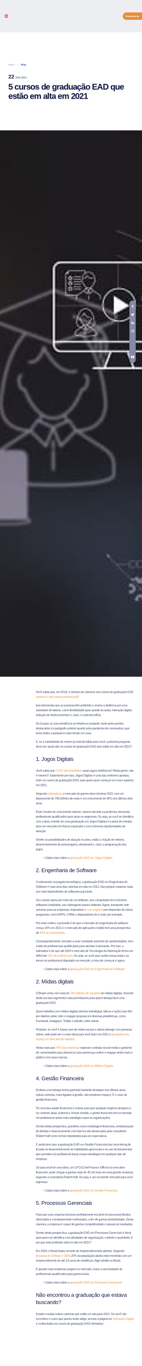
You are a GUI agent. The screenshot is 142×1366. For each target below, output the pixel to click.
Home (11, 64)
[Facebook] (132, 306)
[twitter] (132, 315)
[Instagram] (132, 331)
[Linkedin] (132, 323)
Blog (23, 64)
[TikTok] (132, 339)
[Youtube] (132, 357)
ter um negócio (93, 909)
